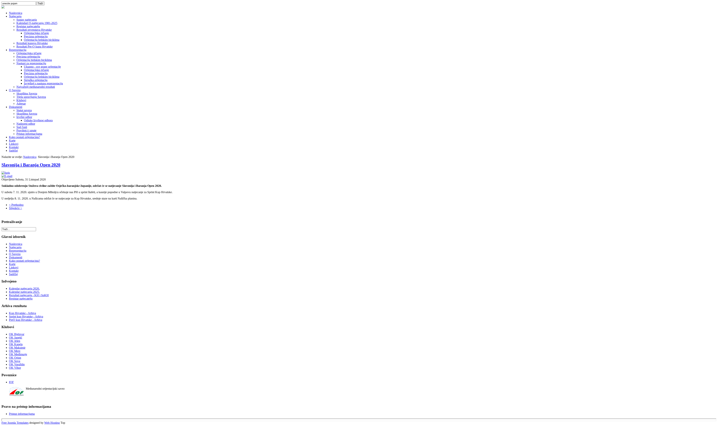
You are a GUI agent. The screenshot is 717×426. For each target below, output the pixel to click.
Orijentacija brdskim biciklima (41, 39)
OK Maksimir (17, 347)
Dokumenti (15, 107)
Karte (12, 140)
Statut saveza (24, 110)
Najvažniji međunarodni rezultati (35, 86)
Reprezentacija (17, 49)
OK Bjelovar (16, 334)
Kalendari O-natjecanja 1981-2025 (36, 23)
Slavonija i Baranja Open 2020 (30, 164)
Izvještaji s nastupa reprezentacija (43, 83)
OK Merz (14, 351)
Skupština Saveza (26, 93)
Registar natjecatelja (28, 26)
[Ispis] (5, 172)
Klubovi (21, 100)
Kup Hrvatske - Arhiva (22, 313)
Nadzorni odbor (25, 123)
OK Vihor (15, 367)
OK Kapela (16, 344)
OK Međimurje (18, 354)
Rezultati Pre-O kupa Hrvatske (34, 46)
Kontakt (13, 147)
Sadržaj (13, 150)
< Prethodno (16, 204)
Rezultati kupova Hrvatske (32, 43)
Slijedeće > (15, 208)
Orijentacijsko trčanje (36, 33)
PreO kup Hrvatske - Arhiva (25, 319)
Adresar (21, 103)
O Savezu (15, 90)
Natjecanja (15, 16)
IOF (11, 382)
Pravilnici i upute (26, 130)
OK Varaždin (17, 364)
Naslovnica (15, 13)
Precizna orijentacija (36, 36)
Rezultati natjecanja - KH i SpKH (29, 295)
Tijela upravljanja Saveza (31, 96)
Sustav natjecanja (26, 19)
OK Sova (14, 361)
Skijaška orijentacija (35, 80)
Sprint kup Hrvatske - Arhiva (26, 316)
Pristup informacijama (29, 133)
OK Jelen (14, 340)
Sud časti (21, 127)
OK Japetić (15, 337)
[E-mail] (6, 176)
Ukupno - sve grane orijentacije (42, 66)
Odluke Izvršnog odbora (38, 120)
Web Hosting (52, 422)
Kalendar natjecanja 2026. (24, 288)
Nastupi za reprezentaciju (31, 63)
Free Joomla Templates (15, 422)
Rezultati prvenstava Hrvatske (34, 29)
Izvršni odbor (24, 117)
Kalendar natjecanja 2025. (24, 291)
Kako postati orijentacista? (24, 137)
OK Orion (15, 357)
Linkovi (13, 143)
